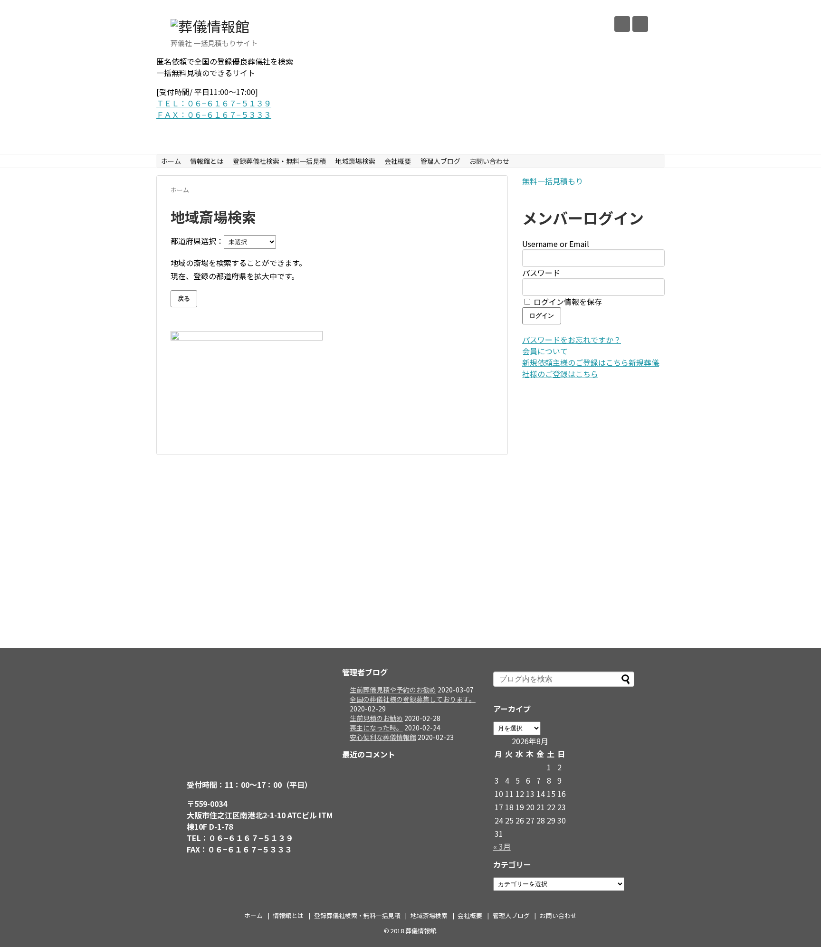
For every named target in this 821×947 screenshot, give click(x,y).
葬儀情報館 (420, 930)
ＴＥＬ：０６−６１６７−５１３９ (213, 103)
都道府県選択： (197, 240)
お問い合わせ (489, 161)
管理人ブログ (440, 161)
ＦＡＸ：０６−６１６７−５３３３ (213, 114)
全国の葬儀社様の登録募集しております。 (413, 699)
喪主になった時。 (376, 727)
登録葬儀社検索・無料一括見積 (279, 161)
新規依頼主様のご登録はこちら (575, 362)
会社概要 (397, 161)
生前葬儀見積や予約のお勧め (393, 689)
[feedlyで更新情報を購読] (622, 24)
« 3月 (502, 846)
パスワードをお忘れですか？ (571, 339)
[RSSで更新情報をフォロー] (640, 24)
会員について (545, 351)
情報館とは (206, 161)
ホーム (171, 161)
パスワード (541, 272)
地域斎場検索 (355, 161)
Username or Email (555, 243)
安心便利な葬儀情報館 (383, 737)
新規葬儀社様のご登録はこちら (590, 368)
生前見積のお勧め (376, 718)
